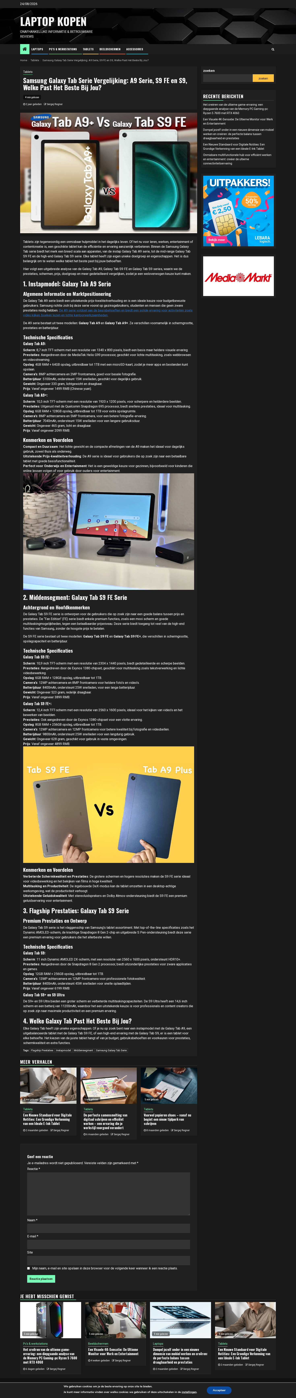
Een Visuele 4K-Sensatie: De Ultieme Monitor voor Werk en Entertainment (113, 1351)
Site (30, 1252)
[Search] (272, 49)
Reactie (33, 1169)
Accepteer (219, 1390)
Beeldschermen (109, 49)
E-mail (32, 1236)
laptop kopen (53, 21)
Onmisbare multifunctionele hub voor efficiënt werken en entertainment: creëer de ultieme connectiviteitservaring (237, 159)
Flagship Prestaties (42, 1050)
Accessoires (134, 49)
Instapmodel (63, 1050)
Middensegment (83, 1050)
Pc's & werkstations (35, 1343)
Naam (32, 1220)
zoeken (209, 71)
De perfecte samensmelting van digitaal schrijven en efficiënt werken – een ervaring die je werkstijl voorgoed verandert (105, 1121)
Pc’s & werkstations (63, 49)
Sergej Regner (55, 104)
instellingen (189, 1392)
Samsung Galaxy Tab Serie (111, 1050)
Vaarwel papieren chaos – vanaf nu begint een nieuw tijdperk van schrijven (167, 1119)
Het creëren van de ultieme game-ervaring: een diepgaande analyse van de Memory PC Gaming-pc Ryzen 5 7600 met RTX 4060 (235, 109)
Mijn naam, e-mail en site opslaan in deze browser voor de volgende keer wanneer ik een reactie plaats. (105, 1268)
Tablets (88, 49)
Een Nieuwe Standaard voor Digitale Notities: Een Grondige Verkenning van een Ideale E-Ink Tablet (47, 1119)
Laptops (37, 49)
